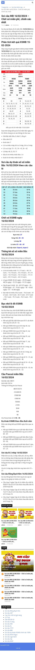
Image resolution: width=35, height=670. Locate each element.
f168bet (8, 654)
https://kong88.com (6, 658)
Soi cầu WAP (9, 641)
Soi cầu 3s (8, 626)
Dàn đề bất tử (9, 620)
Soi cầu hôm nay (17, 7)
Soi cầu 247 (8, 613)
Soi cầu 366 (8, 624)
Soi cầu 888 (8, 630)
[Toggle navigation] (2, 2)
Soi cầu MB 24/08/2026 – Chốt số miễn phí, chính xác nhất (9, 523)
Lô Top (7, 617)
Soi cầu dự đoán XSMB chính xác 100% (18, 632)
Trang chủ (4, 7)
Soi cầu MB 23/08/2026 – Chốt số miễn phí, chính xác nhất (25, 523)
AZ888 (2, 652)
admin (7, 25)
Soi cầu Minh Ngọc (11, 635)
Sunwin (7, 652)
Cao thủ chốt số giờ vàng (13, 615)
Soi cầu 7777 (9, 628)
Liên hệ (18, 648)
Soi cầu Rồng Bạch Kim (12, 611)
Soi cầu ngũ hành (11, 637)
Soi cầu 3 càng (9, 622)
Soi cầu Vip (8, 639)
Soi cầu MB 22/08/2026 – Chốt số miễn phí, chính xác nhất (9, 541)
